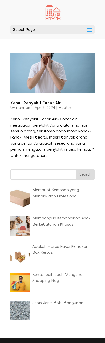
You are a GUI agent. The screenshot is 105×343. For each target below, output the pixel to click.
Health (64, 108)
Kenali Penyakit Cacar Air (35, 102)
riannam (23, 108)
